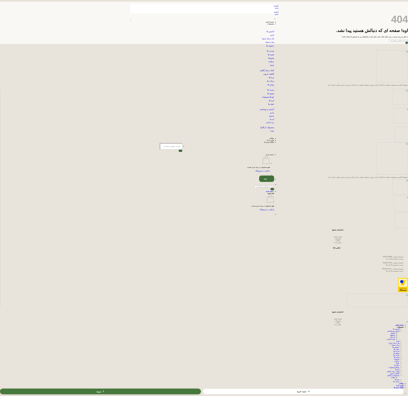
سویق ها (397, 353)
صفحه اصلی (270, 22)
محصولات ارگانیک (393, 375)
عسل (398, 363)
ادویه (398, 341)
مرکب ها (270, 81)
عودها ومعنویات (394, 367)
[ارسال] (180, 150)
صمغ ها (397, 359)
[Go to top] (407, 321)
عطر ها (271, 104)
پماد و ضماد (395, 345)
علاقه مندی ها (269, 142)
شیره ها (397, 357)
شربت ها (396, 355)
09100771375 (387, 263)
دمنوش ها (396, 347)
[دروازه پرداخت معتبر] (403, 291)
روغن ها (271, 85)
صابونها (392, 335)
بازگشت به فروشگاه (262, 171)
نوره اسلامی (391, 339)
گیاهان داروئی (395, 373)
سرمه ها (396, 351)
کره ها (271, 101)
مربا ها (397, 379)
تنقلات (393, 377)
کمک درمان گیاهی (393, 371)
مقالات (271, 138)
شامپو (393, 333)
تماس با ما (270, 140)
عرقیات (397, 361)
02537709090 (387, 257)
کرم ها (393, 337)
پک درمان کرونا (394, 343)
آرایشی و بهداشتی (393, 331)
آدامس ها (396, 329)
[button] (202, 154)
